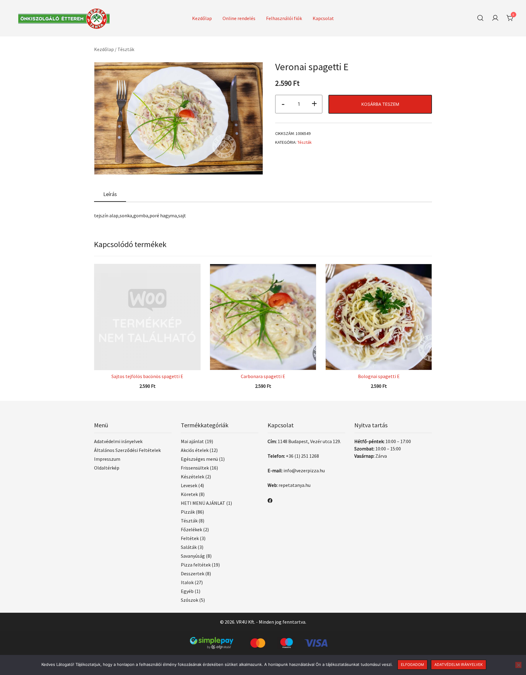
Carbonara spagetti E (263, 376)
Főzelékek (191, 529)
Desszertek (192, 573)
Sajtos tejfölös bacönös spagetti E (147, 376)
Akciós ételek (195, 450)
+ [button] (314, 103)
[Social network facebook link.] (270, 500)
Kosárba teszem (380, 104)
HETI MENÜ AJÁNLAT (203, 503)
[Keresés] (480, 18)
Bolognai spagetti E (379, 376)
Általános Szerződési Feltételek (127, 450)
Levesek (189, 485)
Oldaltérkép (106, 468)
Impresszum (107, 459)
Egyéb (187, 591)
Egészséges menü (199, 459)
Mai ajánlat (192, 441)
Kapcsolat (323, 18)
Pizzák (188, 512)
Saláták (189, 547)
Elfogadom (412, 664)
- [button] (283, 103)
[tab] (110, 194)
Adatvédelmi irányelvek (118, 441)
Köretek (189, 494)
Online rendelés (239, 18)
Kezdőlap (202, 18)
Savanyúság (193, 556)
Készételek (192, 477)
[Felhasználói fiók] (495, 18)
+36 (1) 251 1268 (302, 456)
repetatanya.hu (294, 485)
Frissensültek (195, 468)
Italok (187, 582)
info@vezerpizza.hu (304, 470)
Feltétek (190, 538)
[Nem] (518, 665)
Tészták (125, 49)
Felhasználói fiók (284, 18)
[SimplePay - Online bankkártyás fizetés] (263, 641)
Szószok (189, 600)
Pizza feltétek (196, 565)
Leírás (110, 194)
